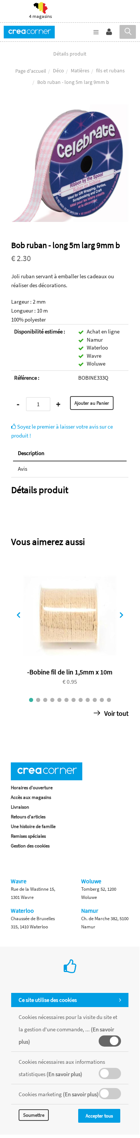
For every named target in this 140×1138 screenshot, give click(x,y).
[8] (81, 700)
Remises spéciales (28, 836)
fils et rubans (110, 70)
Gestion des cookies (30, 846)
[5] (59, 700)
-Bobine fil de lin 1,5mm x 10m (69, 672)
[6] (66, 700)
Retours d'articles (28, 816)
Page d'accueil (30, 71)
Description (31, 453)
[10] (95, 700)
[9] (88, 700)
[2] (38, 700)
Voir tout (115, 713)
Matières (80, 70)
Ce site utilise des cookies (48, 999)
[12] (109, 700)
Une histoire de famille (33, 826)
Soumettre (33, 1115)
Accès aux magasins (31, 797)
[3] (45, 700)
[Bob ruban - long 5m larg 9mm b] (69, 109)
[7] (73, 700)
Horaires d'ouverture (31, 787)
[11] (102, 700)
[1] (31, 700)
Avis (22, 468)
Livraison (20, 807)
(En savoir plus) (64, 1074)
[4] (52, 700)
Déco (58, 70)
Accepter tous (99, 1116)
